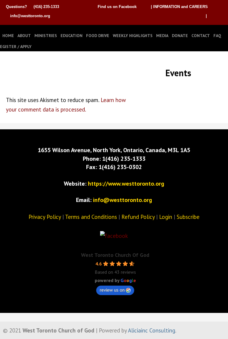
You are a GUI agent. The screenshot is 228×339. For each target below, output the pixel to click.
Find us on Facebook (117, 6)
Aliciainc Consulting (151, 330)
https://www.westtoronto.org (126, 183)
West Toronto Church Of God (115, 255)
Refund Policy (138, 216)
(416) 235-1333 (46, 6)
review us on (112, 290)
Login (165, 216)
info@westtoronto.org (30, 16)
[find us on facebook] (114, 235)
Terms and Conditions (91, 216)
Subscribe (188, 216)
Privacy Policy (44, 216)
